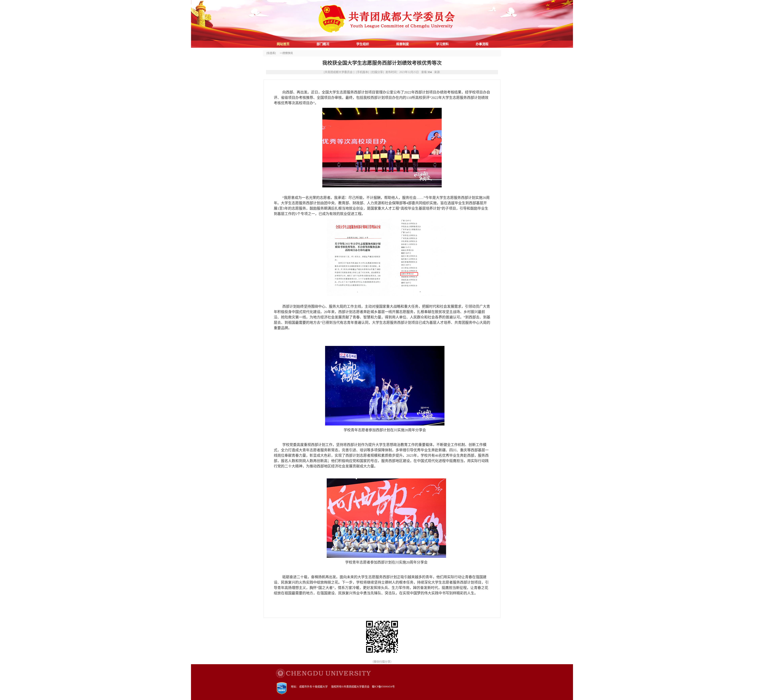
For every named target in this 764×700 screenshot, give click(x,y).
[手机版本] (362, 72)
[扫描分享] (377, 72)
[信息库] (271, 53)
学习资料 (442, 44)
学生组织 (362, 44)
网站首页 (283, 44)
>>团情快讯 (286, 53)
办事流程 (482, 44)
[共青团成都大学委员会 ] (339, 72)
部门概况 (323, 44)
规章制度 (402, 44)
